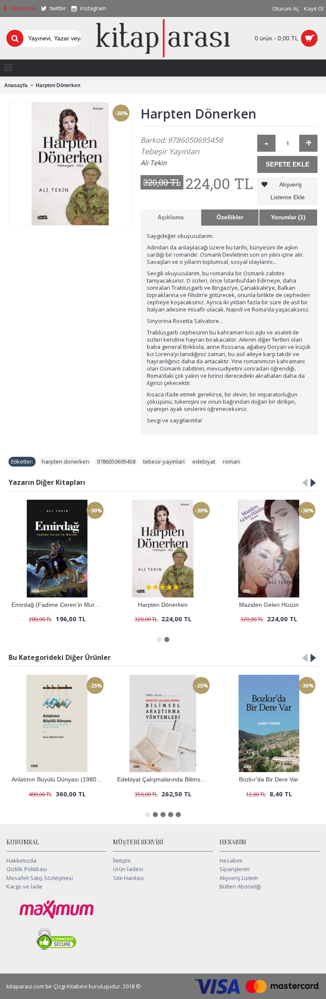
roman (231, 461)
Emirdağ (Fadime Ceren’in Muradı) (58, 604)
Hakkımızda (21, 860)
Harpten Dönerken (163, 604)
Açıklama (170, 217)
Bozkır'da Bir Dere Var (268, 779)
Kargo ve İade (24, 886)
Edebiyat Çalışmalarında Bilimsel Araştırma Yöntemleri (164, 779)
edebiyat (203, 461)
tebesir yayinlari (164, 461)
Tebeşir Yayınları (170, 151)
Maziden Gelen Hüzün (269, 604)
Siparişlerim (234, 869)
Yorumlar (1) (288, 217)
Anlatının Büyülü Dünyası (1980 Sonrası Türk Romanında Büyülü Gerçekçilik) (58, 779)
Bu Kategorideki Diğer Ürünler (59, 657)
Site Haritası (128, 878)
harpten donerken (65, 461)
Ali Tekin (154, 162)
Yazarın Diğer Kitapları (46, 482)
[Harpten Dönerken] (70, 163)
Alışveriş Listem (238, 878)
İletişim (122, 860)
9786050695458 (116, 461)
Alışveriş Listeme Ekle (287, 191)
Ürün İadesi (128, 869)
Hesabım (230, 860)
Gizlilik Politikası (26, 869)
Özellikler (229, 217)
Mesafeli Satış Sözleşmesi (39, 878)
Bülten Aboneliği (240, 886)
